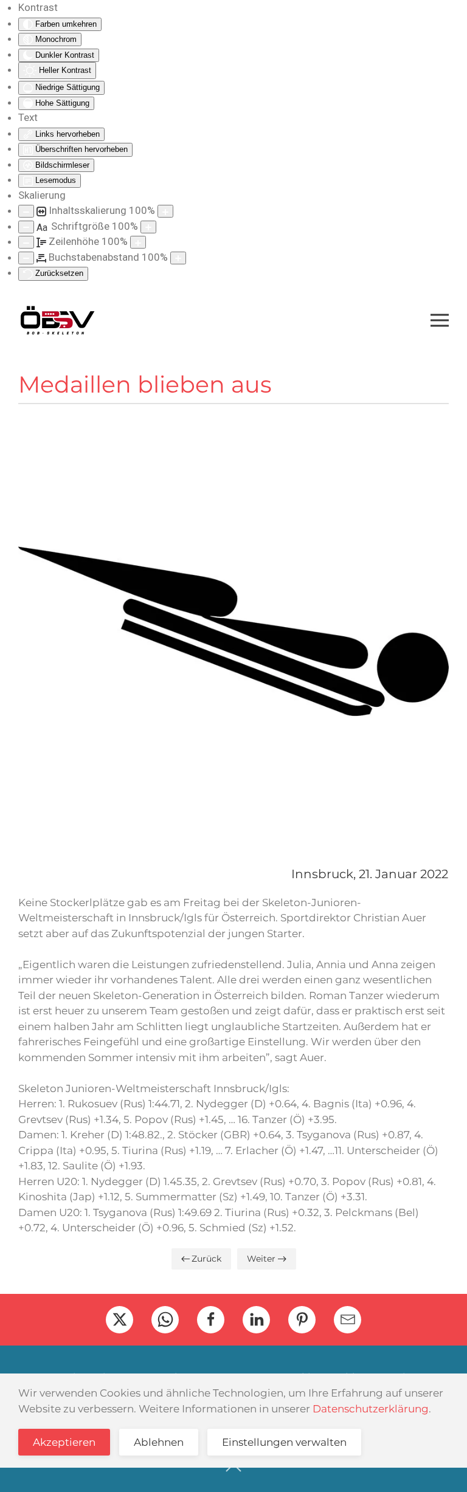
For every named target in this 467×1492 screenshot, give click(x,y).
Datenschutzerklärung (371, 1409)
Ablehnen (159, 1442)
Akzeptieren (64, 1442)
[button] (440, 320)
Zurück (206, 1258)
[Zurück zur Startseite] (57, 320)
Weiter (261, 1258)
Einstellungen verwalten (284, 1442)
